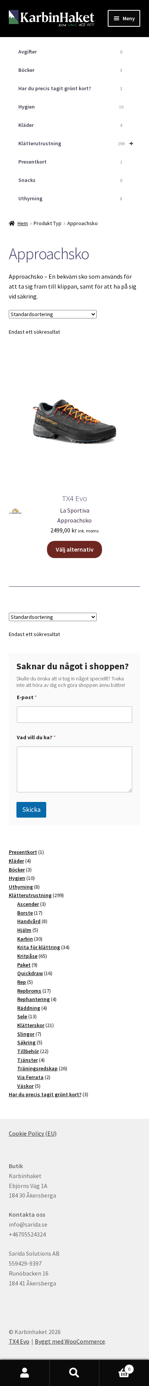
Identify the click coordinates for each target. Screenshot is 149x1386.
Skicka (31, 809)
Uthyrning (70, 198)
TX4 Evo (19, 1341)
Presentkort (70, 161)
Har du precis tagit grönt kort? (70, 88)
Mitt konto (25, 1373)
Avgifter (70, 51)
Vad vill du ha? (36, 737)
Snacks (70, 180)
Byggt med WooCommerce (70, 1341)
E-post (27, 697)
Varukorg (114, 1366)
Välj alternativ (75, 549)
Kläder (70, 125)
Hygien (71, 106)
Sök (74, 1373)
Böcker (70, 70)
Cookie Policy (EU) (33, 1133)
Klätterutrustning (76, 143)
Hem (23, 223)
